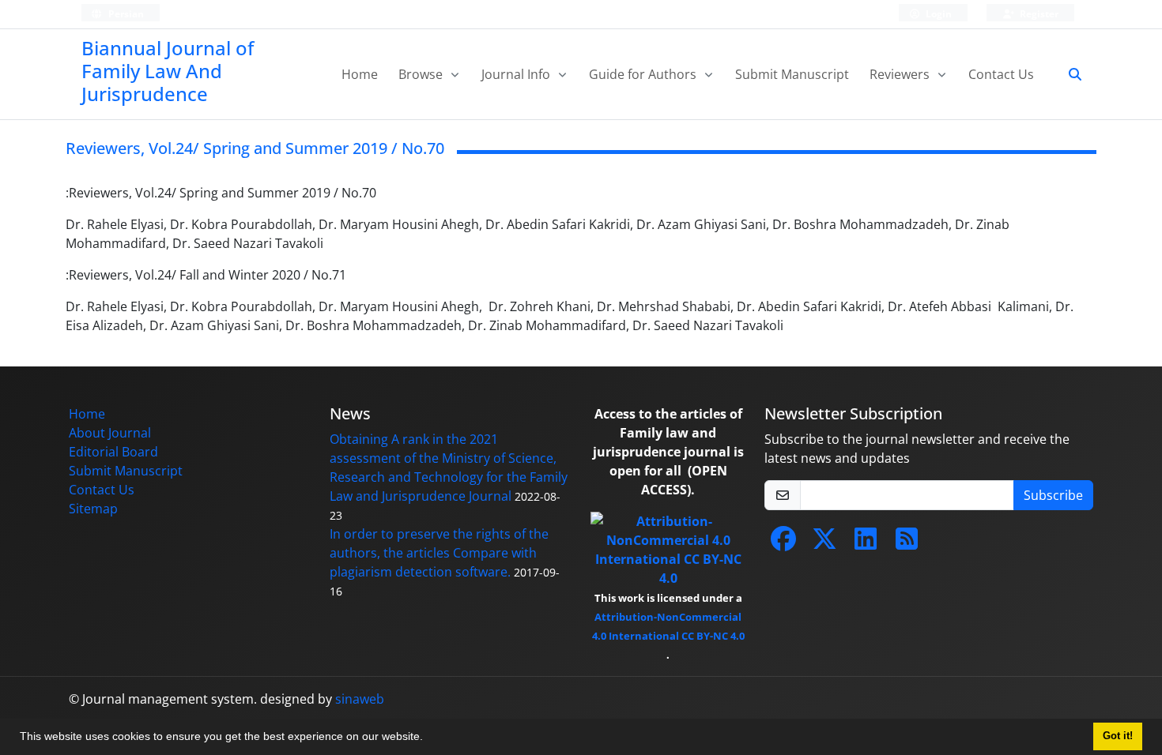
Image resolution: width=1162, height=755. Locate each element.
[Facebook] (783, 543)
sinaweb (359, 699)
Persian (125, 14)
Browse (422, 74)
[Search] (1068, 74)
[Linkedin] (866, 543)
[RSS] (907, 543)
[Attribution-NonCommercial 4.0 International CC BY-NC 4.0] (667, 549)
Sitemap (93, 508)
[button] (428, 738)
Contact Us (1001, 74)
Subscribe (1053, 495)
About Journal (110, 432)
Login (937, 14)
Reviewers (901, 74)
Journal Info (517, 74)
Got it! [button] (1118, 736)
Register (1037, 14)
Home (359, 74)
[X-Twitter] (824, 543)
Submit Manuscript (792, 74)
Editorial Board (113, 451)
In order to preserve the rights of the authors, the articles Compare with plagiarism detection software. (439, 552)
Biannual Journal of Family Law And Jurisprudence (167, 71)
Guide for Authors (644, 74)
